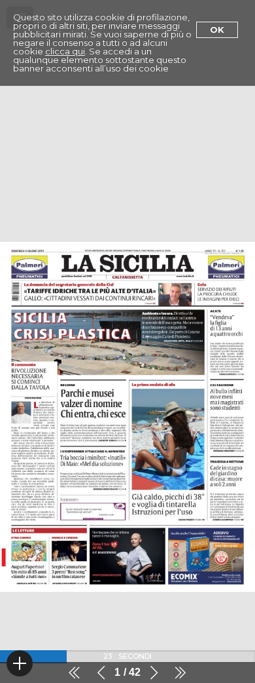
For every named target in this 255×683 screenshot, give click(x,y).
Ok (217, 29)
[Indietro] (101, 672)
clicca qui (65, 51)
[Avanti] (153, 672)
